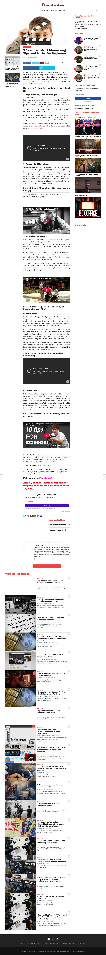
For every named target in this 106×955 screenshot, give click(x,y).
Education (54, 10)
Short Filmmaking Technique (40, 542)
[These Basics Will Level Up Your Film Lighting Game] (88, 172)
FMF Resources (42, 584)
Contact (64, 943)
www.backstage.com (45, 465)
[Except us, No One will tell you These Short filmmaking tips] (12, 81)
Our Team (30, 943)
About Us (23, 943)
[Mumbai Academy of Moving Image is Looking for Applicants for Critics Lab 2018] (88, 134)
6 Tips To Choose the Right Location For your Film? (43, 308)
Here (79, 28)
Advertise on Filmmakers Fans (43, 943)
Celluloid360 (63, 10)
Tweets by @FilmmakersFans (84, 108)
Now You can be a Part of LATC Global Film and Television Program (88, 137)
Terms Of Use (81, 943)
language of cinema (54, 457)
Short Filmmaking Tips (55, 542)
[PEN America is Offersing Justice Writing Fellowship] (88, 192)
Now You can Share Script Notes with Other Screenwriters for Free (88, 194)
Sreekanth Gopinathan (44, 735)
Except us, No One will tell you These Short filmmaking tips (11, 85)
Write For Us (56, 943)
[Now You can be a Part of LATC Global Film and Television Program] (88, 153)
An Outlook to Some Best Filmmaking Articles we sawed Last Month (12, 68)
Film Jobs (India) (44, 10)
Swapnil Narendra (43, 603)
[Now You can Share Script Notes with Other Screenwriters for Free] (88, 217)
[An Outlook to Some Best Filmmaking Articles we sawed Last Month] (12, 65)
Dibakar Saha (33, 57)
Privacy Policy (72, 943)
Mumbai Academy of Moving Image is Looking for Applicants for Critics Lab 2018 (88, 118)
